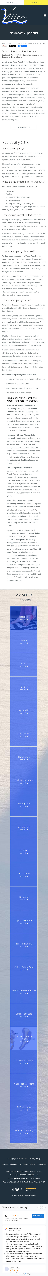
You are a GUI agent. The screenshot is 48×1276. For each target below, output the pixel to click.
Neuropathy (41, 44)
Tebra (34, 1195)
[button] (24, 127)
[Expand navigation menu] (45, 15)
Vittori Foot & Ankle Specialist (12, 44)
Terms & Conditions (9, 1164)
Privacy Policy (35, 1158)
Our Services (29, 44)
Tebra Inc (23, 1159)
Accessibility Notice (27, 1164)
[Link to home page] (18, 15)
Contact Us (42, 1164)
